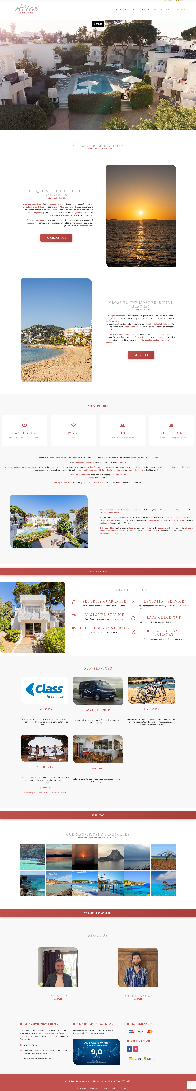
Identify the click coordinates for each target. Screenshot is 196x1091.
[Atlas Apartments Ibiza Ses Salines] (137, 857)
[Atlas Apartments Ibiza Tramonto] (59, 857)
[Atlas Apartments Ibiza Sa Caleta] (59, 883)
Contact (180, 9)
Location (145, 9)
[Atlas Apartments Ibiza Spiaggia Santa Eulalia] (85, 883)
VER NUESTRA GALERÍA (98, 913)
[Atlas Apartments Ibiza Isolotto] (111, 857)
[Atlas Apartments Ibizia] (26, 9)
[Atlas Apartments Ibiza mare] (137, 883)
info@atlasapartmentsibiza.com (37, 1058)
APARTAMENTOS (98, 571)
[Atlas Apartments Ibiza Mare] (32, 857)
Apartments (131, 9)
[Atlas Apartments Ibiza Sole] (85, 857)
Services (157, 9)
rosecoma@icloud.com (32, 792)
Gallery (169, 9)
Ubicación (141, 355)
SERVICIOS (98, 815)
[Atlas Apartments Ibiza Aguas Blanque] (163, 883)
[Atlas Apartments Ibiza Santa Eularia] (111, 883)
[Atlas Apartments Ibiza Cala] (163, 857)
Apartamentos (56, 237)
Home (119, 9)
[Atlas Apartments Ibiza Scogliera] (32, 883)
